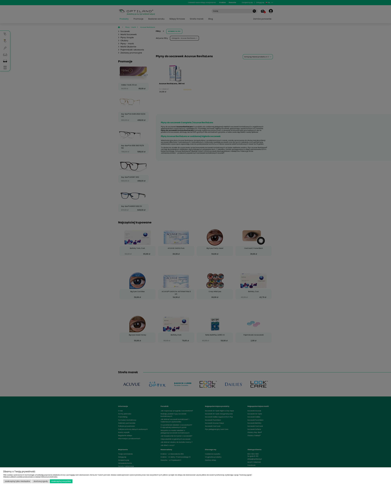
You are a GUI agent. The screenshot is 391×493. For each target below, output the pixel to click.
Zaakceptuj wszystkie (61, 481)
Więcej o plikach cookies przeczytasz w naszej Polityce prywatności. (30, 477)
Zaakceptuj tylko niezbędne (17, 481)
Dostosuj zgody (41, 481)
